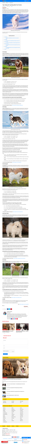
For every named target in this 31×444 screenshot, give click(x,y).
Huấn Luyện (21, 401)
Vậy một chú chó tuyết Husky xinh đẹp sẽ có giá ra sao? (13, 40)
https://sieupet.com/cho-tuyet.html (24, 304)
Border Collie (21, 409)
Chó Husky (5, 39)
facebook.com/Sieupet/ (27, 441)
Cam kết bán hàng (5, 438)
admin (5, 6)
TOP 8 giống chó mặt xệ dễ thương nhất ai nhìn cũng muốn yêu (15, 391)
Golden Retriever (5, 414)
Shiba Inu (13, 420)
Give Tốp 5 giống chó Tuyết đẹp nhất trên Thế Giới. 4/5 (5, 7)
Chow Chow (21, 411)
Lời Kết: (5, 49)
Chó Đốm (4, 411)
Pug (12, 419)
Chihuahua (21, 410)
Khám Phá (21, 420)
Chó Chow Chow (6, 43)
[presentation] (3, 333)
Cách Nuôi (4, 401)
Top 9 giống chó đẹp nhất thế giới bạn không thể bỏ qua (14, 387)
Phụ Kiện (13, 402)
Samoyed (4, 420)
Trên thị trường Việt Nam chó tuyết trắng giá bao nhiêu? (13, 42)
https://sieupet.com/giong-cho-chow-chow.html (19, 258)
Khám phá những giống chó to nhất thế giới (13, 395)
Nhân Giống (4, 402)
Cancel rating (2, 7)
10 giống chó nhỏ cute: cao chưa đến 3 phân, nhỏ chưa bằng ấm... (12, 379)
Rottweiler (21, 419)
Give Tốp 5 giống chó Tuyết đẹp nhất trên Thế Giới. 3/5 (4, 7)
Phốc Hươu (21, 416)
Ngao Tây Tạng (13, 416)
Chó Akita (5, 46)
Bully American (13, 410)
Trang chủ (3, 2)
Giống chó (7, 2)
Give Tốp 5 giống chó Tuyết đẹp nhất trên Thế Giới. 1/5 (3, 7)
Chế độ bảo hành (10, 438)
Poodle (4, 419)
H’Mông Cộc (21, 414)
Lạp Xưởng (21, 415)
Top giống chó (11, 2)
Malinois (4, 416)
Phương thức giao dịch (16, 438)
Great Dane (13, 414)
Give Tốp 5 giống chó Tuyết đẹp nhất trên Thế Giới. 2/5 (25, 306)
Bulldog (4, 410)
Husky (4, 415)
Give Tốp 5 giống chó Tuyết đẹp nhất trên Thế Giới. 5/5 (27, 306)
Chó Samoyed (6, 41)
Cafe (20, 402)
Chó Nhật (13, 411)
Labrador (13, 415)
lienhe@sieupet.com (7, 435)
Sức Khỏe (13, 401)
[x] (28, 1)
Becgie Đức (13, 409)
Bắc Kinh (4, 409)
